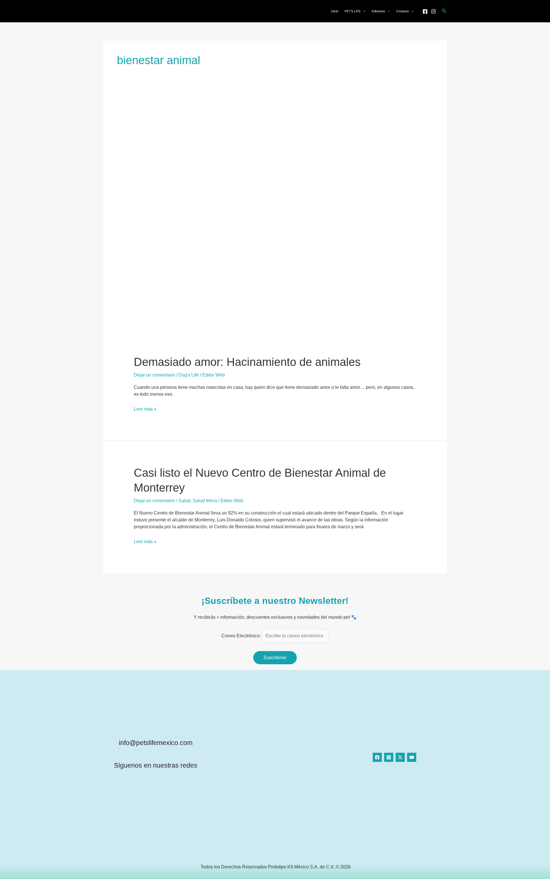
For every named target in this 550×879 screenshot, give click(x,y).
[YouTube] (411, 757)
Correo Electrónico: (241, 635)
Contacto (402, 11)
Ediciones (378, 11)
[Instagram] (433, 11)
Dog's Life (188, 375)
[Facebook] (425, 11)
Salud (184, 500)
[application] (363, 11)
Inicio (334, 11)
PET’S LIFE (353, 11)
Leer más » (145, 408)
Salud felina (205, 500)
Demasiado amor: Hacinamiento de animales (247, 362)
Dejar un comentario (154, 375)
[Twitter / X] (400, 757)
